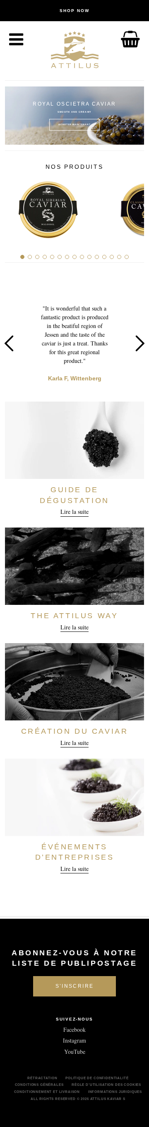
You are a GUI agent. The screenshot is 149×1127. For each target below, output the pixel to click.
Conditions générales (39, 1085)
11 (97, 257)
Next (134, 115)
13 (112, 257)
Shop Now (74, 10)
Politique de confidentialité (97, 1078)
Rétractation (42, 1078)
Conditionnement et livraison (47, 1092)
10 (89, 257)
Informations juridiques (115, 1092)
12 (104, 257)
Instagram (74, 1040)
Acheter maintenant (74, 124)
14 (119, 257)
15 (127, 257)
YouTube (74, 1051)
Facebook (74, 1029)
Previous (14, 115)
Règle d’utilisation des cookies (106, 1085)
